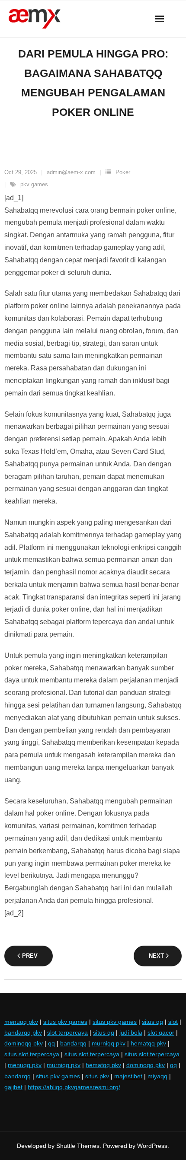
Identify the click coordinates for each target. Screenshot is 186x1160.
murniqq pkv (108, 1043)
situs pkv (97, 1076)
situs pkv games (65, 1021)
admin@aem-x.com (71, 172)
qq (51, 1043)
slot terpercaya (67, 1032)
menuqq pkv (21, 1021)
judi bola (130, 1032)
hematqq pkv (148, 1043)
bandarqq (73, 1043)
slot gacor (161, 1032)
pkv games (34, 184)
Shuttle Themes (77, 1145)
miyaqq (157, 1076)
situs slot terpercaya (31, 1054)
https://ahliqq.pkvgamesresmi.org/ (74, 1087)
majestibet (128, 1076)
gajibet (13, 1087)
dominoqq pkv (23, 1043)
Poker (122, 172)
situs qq (152, 1021)
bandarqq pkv (23, 1032)
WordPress (152, 1145)
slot (173, 1021)
